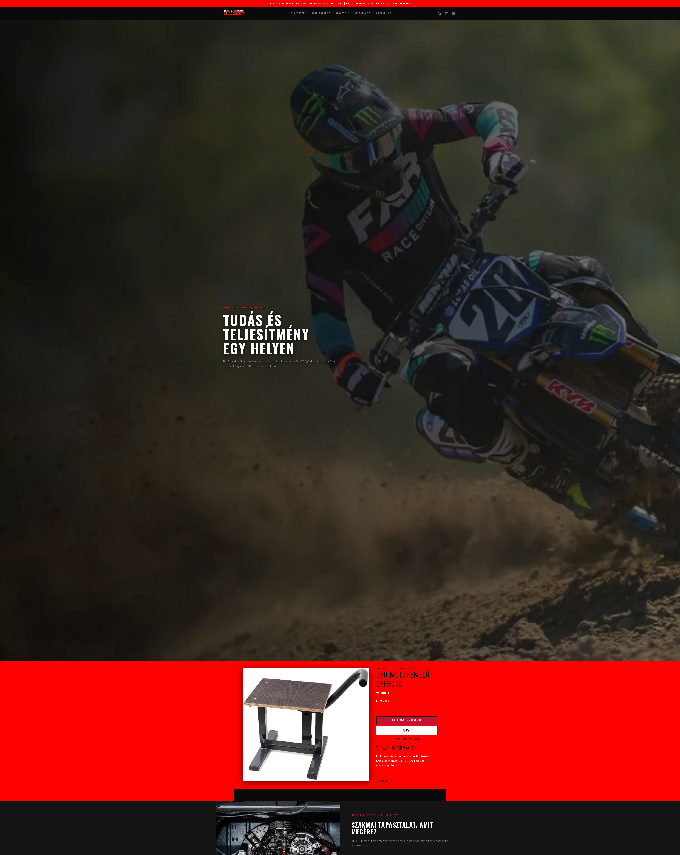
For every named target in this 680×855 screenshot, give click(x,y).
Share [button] (383, 780)
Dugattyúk (342, 13)
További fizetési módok (406, 739)
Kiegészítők (383, 13)
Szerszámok (362, 13)
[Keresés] (439, 13)
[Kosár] (446, 13)
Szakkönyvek (297, 13)
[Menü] (453, 13)
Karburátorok (321, 13)
